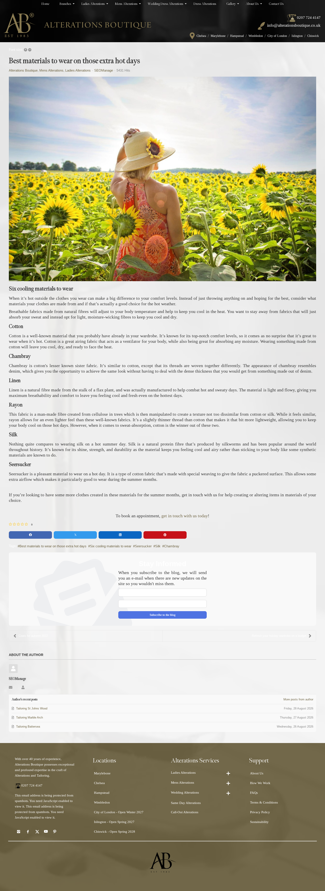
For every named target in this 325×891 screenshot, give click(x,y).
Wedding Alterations (185, 792)
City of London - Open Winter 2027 (118, 812)
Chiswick (313, 36)
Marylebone (218, 36)
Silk (158, 546)
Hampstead (237, 36)
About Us (256, 773)
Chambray (171, 546)
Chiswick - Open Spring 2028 (114, 831)
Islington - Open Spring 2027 (114, 822)
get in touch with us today (184, 515)
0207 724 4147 (309, 17)
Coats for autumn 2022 (33, 635)
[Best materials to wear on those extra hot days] (162, 179)
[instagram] (18, 831)
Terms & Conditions (264, 802)
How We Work (260, 783)
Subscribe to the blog (163, 614)
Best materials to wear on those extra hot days (52, 546)
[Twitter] (36, 831)
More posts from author (298, 699)
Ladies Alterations (78, 70)
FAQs (254, 792)
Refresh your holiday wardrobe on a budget (279, 635)
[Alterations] (77, 25)
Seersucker (143, 546)
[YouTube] (46, 831)
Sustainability (259, 822)
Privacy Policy (260, 812)
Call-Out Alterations (184, 812)
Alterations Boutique (23, 70)
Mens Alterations (51, 70)
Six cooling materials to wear (110, 546)
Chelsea (201, 36)
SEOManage (103, 70)
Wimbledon (256, 36)
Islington (297, 36)
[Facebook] (27, 831)
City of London (277, 36)
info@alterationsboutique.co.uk (294, 25)
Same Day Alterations (186, 803)
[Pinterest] (55, 831)
